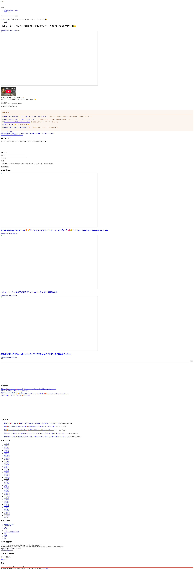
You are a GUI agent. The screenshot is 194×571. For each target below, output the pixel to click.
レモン (10, 131)
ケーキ (7, 19)
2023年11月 (7, 494)
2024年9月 (6, 479)
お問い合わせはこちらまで (11, 10)
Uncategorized (7, 525)
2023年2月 (6, 509)
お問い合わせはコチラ (7, 550)
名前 (3, 155)
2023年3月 (6, 507)
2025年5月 (6, 466)
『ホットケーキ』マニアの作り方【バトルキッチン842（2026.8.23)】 (29, 292)
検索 (2, 358)
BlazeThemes (45, 568)
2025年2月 (6, 471)
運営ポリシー (7, 11)
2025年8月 (6, 461)
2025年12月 (7, 455)
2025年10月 (7, 458)
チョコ (5, 533)
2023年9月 (6, 498)
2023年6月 (6, 502)
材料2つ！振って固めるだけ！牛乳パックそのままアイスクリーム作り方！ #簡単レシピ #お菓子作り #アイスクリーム (36, 433)
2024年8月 (6, 480)
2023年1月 (6, 510)
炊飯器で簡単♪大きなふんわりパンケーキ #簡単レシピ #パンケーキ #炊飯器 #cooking (36, 354)
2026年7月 (6, 445)
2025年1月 (6, 472)
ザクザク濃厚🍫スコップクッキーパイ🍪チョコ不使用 (15, 395)
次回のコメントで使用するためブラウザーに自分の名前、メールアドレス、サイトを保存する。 (28, 163)
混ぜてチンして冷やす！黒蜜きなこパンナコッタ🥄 (15, 390)
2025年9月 (6, 460)
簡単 (5, 538)
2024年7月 (6, 482)
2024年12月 (7, 474)
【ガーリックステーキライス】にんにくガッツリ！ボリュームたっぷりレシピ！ (70, 116)
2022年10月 (7, 515)
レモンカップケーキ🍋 (23, 124)
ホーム (2, 19)
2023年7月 (6, 501)
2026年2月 (6, 453)
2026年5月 (6, 448)
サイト (2, 161)
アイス (5, 527)
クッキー (6, 528)
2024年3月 (6, 488)
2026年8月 (6, 444)
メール (3, 158)
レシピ (5, 535)
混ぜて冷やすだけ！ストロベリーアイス (11, 392)
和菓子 (5, 536)
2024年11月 (7, 475)
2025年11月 (7, 456)
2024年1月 (6, 491)
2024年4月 (6, 487)
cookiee (2, 1)
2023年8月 (6, 499)
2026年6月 (6, 447)
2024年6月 (6, 483)
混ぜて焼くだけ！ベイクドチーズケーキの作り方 (44, 122)
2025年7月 (6, 463)
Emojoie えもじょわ (9, 524)
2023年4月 (6, 506)
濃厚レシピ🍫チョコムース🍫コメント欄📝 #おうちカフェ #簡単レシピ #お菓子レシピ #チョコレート (28, 389)
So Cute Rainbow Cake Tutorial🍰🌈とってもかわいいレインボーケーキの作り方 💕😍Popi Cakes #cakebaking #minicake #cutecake (54, 230)
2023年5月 (6, 504)
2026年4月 (6, 450)
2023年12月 (7, 493)
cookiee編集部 (4, 30)
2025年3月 (6, 469)
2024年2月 (6, 490)
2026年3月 (6, 452)
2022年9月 (6, 517)
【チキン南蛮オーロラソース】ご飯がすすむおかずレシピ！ (53, 119)
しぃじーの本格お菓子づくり (11, 531)
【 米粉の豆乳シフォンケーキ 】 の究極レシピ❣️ (44, 127)
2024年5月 (6, 485)
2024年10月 (7, 477)
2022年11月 (7, 514)
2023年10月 (7, 496)
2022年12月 (7, 512)
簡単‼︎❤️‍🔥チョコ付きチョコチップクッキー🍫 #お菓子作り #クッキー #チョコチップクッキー (29, 426)
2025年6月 (6, 464)
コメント (4, 152)
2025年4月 (6, 467)
